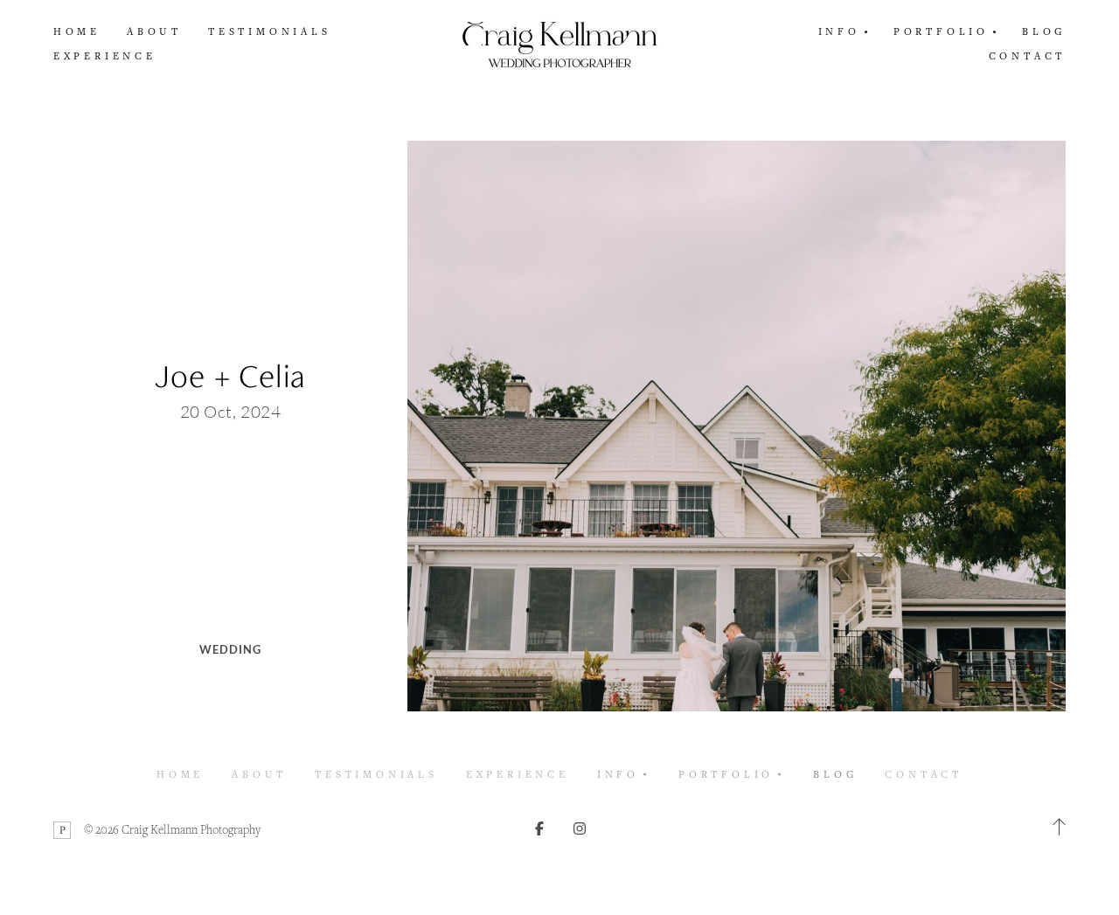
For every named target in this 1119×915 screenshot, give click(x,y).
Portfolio (726, 773)
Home (77, 31)
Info (618, 773)
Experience (104, 55)
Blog (1044, 31)
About (154, 31)
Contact (1028, 55)
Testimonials (269, 31)
